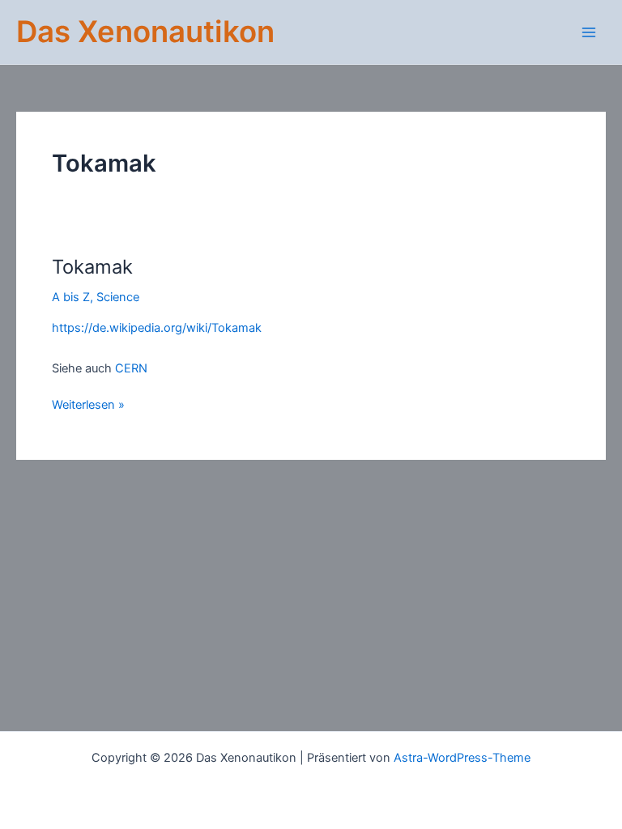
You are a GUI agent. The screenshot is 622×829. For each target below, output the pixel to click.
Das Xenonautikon (145, 31)
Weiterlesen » (88, 404)
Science (117, 297)
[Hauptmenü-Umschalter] (589, 32)
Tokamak (92, 266)
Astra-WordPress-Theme (462, 757)
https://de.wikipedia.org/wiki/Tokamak (157, 328)
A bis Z (71, 297)
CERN (131, 368)
